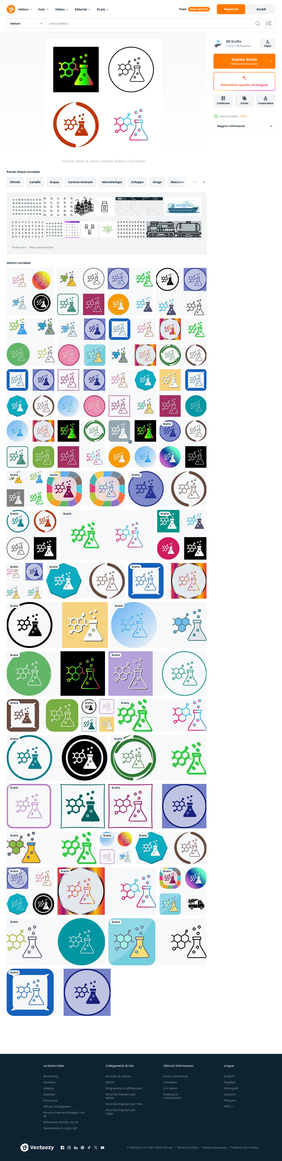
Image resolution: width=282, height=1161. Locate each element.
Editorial (81, 9)
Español (229, 1082)
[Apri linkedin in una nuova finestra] (75, 1147)
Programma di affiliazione (124, 1088)
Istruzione (50, 1100)
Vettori (23, 9)
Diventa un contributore (172, 1096)
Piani (182, 9)
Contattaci (170, 1082)
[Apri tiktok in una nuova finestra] (89, 1147)
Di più (101, 9)
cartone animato (80, 182)
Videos (60, 9)
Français (230, 1100)
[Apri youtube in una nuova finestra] (102, 1147)
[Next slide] (200, 182)
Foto (41, 9)
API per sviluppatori (57, 1106)
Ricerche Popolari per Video (121, 1111)
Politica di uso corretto (244, 1147)
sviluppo (137, 182)
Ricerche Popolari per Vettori (121, 1096)
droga (157, 182)
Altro (227, 1106)
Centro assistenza (175, 1076)
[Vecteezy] (11, 9)
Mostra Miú (174, 229)
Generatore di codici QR (60, 1128)
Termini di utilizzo (188, 1147)
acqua (54, 182)
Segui (267, 46)
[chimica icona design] (80, 291)
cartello (35, 182)
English (229, 1076)
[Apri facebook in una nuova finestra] (62, 1147)
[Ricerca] (257, 23)
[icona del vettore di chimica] (30, 291)
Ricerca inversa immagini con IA (64, 1114)
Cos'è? (243, 116)
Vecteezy (49, 1082)
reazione (177, 182)
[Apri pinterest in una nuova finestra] (82, 1147)
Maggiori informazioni (231, 126)
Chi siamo (170, 1088)
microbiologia (112, 182)
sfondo (15, 182)
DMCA (110, 1082)
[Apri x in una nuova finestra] (95, 1147)
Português (231, 1088)
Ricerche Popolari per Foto (124, 1104)
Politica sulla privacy (214, 1147)
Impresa (49, 1094)
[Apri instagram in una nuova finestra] (69, 1147)
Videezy (48, 1088)
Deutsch (230, 1094)
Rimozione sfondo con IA (60, 1122)
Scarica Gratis (244, 61)
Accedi (261, 9)
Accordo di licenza (118, 1076)
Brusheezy (50, 1076)
